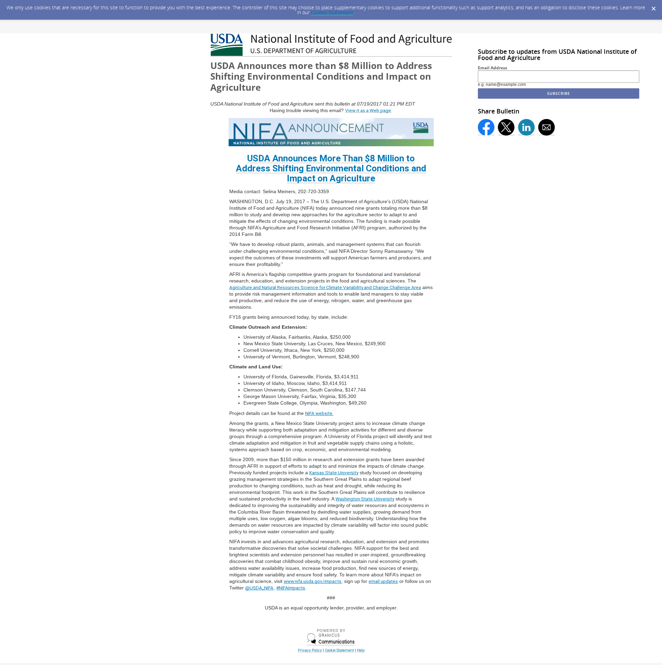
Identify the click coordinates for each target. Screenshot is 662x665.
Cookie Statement (332, 12)
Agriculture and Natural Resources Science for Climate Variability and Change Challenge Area (325, 287)
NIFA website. (319, 413)
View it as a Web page (368, 110)
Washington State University (364, 499)
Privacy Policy (310, 650)
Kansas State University (333, 472)
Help (360, 650)
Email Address (492, 68)
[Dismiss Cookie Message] (653, 6)
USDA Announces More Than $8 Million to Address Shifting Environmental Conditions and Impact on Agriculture (331, 168)
